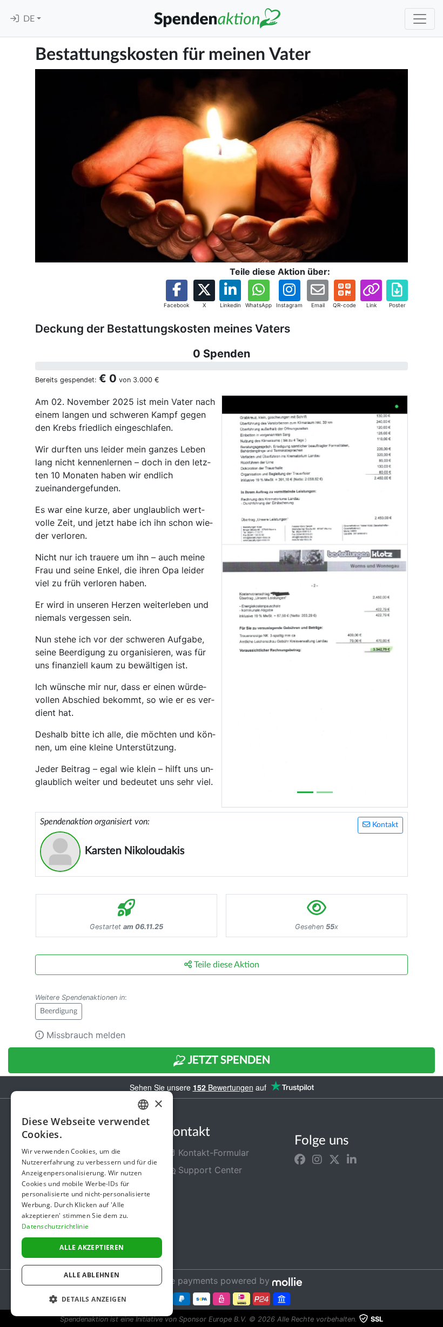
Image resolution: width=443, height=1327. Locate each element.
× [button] (158, 1104)
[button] (176, 294)
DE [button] (30, 19)
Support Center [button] (209, 1169)
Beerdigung (58, 1011)
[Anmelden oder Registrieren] (14, 19)
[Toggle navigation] (420, 19)
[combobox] (143, 1104)
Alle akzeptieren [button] (91, 1247)
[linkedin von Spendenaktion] (352, 1159)
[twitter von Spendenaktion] (334, 1159)
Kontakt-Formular (212, 1152)
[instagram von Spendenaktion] (317, 1159)
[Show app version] (435, 1319)
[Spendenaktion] (217, 18)
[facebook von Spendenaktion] (299, 1159)
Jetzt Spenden (228, 1060)
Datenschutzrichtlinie (55, 1226)
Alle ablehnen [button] (91, 1274)
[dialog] (92, 1203)
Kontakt (384, 825)
